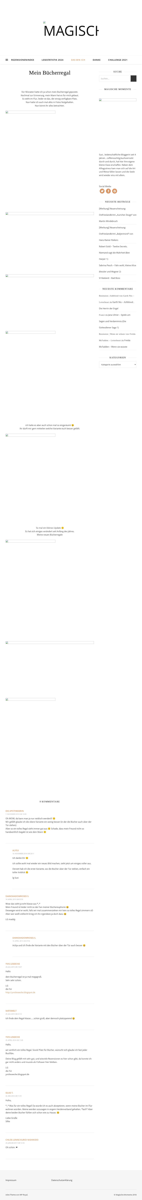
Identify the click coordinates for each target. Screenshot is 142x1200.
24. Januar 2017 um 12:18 (15, 1143)
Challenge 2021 (118, 59)
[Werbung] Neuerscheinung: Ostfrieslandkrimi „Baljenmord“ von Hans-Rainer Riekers (116, 233)
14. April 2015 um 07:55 (14, 899)
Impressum (11, 1180)
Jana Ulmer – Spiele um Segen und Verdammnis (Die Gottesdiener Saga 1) (114, 321)
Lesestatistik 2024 (53, 59)
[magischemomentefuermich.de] (71, 31)
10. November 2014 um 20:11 (23, 853)
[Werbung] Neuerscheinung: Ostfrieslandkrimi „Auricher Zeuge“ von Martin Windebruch (117, 214)
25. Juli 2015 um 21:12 (14, 1014)
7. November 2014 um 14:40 (16, 814)
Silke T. (9, 1092)
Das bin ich (78, 59)
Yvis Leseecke (13, 963)
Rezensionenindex (22, 59)
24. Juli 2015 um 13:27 (14, 967)
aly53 (15, 850)
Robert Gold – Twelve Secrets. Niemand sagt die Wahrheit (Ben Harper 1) (114, 252)
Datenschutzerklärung (61, 1180)
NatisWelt (11, 1010)
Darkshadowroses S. (17, 896)
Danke (97, 59)
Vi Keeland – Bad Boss (109, 278)
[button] (102, 191)
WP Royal (23, 1194)
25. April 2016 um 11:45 (14, 1040)
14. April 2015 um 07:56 (21, 941)
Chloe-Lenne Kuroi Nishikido (22, 1139)
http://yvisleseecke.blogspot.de (20, 992)
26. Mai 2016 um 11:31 (14, 1096)
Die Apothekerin (15, 811)
